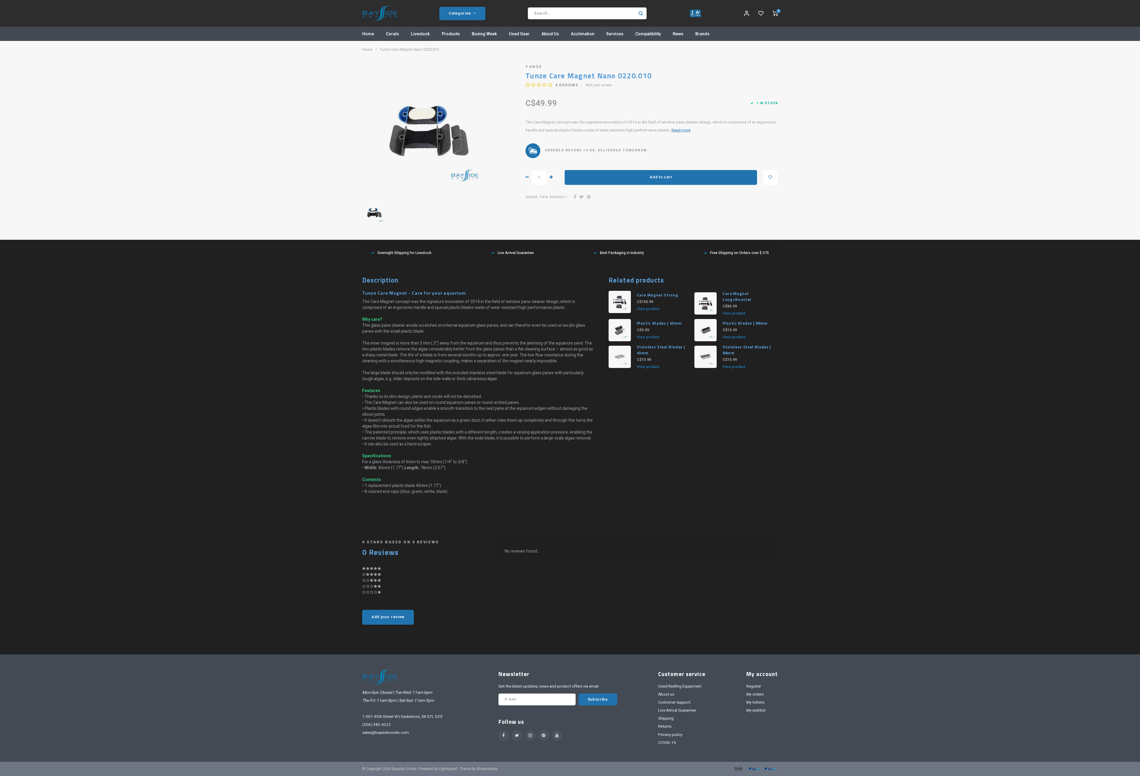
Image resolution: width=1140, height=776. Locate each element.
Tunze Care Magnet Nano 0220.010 (409, 49)
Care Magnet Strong (657, 295)
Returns (665, 726)
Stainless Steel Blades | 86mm (747, 350)
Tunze (533, 66)
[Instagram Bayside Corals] (530, 735)
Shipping (666, 718)
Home (368, 34)
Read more (681, 130)
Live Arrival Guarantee (516, 253)
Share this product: (547, 197)
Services (614, 34)
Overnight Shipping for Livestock (404, 253)
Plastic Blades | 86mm (745, 323)
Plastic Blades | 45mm (659, 323)
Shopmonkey (487, 769)
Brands (702, 34)
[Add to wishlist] (770, 177)
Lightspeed (448, 769)
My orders (755, 694)
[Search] (641, 13)
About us (666, 694)
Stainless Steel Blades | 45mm (661, 350)
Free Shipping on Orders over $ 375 (739, 253)
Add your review (598, 85)
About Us (550, 34)
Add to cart (661, 177)
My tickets (755, 702)
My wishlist (756, 710)
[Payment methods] (738, 769)
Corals (392, 34)
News (678, 34)
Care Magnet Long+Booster (737, 296)
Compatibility (648, 34)
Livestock (420, 34)
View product (648, 309)
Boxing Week (484, 34)
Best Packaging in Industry (622, 253)
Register (753, 686)
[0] (775, 13)
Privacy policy (670, 735)
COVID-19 (667, 743)
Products (451, 34)
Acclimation (582, 34)
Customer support (674, 702)
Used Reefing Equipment (680, 686)
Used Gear (519, 34)
